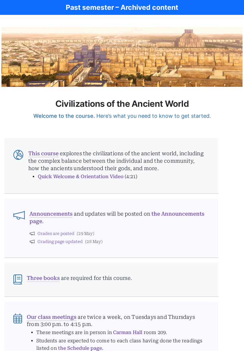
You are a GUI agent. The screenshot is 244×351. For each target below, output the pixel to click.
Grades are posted (55, 233)
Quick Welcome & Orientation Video (80, 176)
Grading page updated (60, 241)
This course (43, 153)
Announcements (51, 214)
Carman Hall (127, 332)
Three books (43, 278)
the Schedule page (80, 348)
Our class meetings (51, 317)
